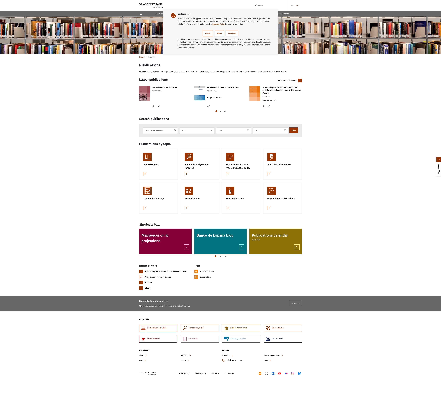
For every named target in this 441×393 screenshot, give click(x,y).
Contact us (226, 355)
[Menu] (141, 13)
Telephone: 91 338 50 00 (235, 360)
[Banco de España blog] (241, 247)
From (220, 130)
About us (159, 14)
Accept (208, 33)
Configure (232, 33)
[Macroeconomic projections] (186, 247)
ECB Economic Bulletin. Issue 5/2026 (223, 87)
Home (141, 57)
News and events (282, 14)
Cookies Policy (218, 24)
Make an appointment (272, 355)
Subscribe (296, 303)
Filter (294, 130)
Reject (219, 33)
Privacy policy (184, 373)
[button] (216, 111)
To (256, 130)
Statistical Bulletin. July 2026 (164, 87)
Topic (183, 130)
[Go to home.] (151, 5)
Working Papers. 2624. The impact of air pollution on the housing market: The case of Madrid (281, 90)
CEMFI (141, 355)
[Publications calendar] (297, 247)
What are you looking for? (155, 130)
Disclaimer (215, 373)
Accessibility (229, 373)
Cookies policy (200, 373)
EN (292, 5)
